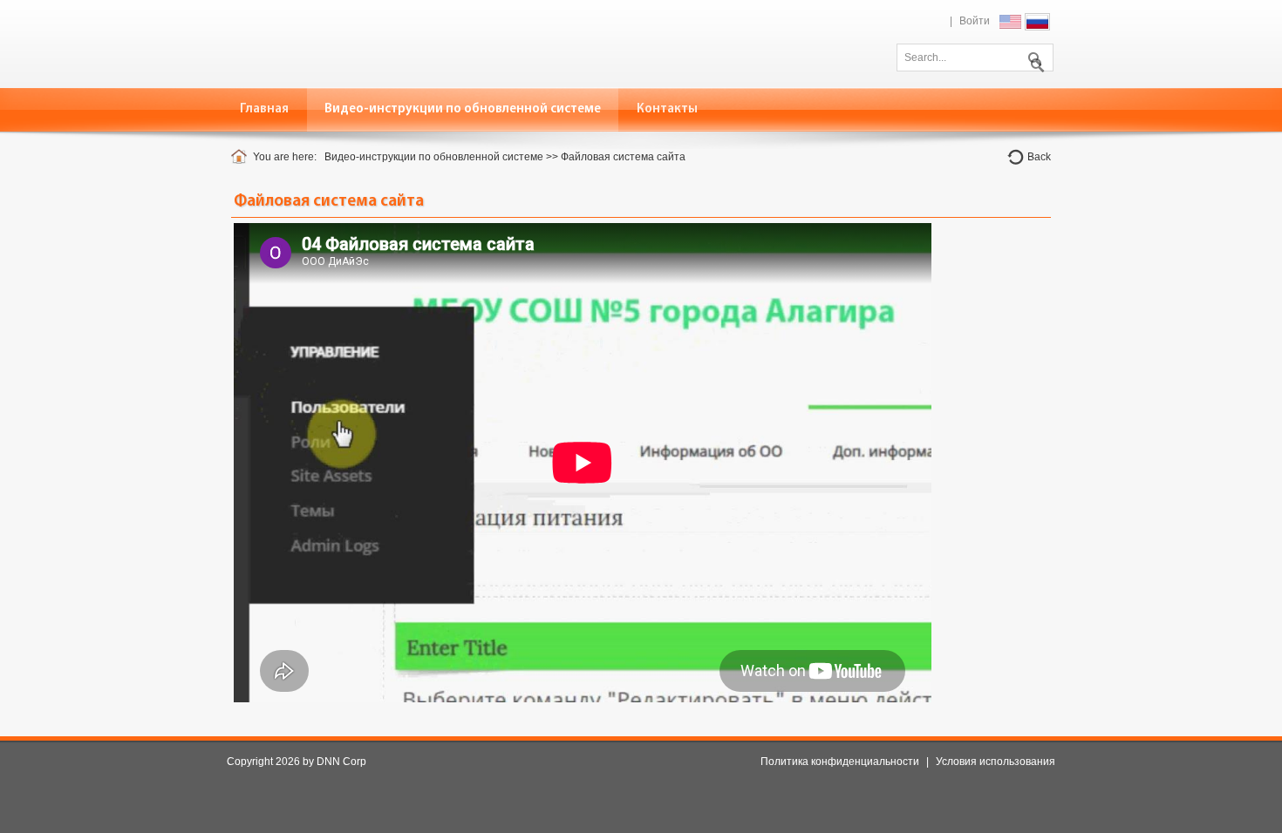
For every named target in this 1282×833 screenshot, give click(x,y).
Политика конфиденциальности (839, 761)
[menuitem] (463, 109)
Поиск (1033, 56)
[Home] (242, 157)
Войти (974, 21)
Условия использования (995, 761)
